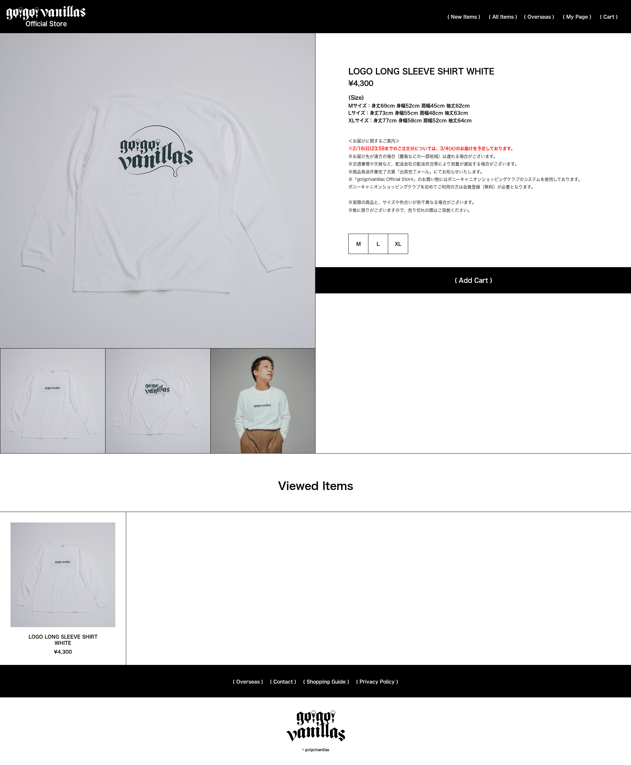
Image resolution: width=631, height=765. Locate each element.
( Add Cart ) (473, 280)
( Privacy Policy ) (377, 681)
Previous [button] (79, 190)
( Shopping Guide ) (326, 681)
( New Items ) (463, 16)
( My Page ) (577, 16)
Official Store (46, 24)
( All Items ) (503, 16)
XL (398, 244)
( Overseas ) (539, 16)
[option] (52, 401)
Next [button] (237, 190)
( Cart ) (609, 16)
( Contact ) (283, 681)
